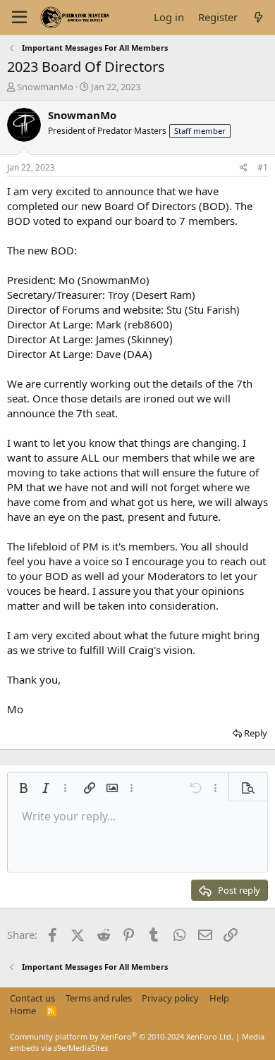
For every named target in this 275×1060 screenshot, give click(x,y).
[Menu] (19, 17)
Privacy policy (170, 998)
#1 (262, 167)
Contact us (32, 998)
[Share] (243, 168)
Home (23, 1010)
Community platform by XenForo (121, 1036)
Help (219, 998)
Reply (255, 733)
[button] (23, 788)
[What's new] (258, 17)
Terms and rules (99, 998)
